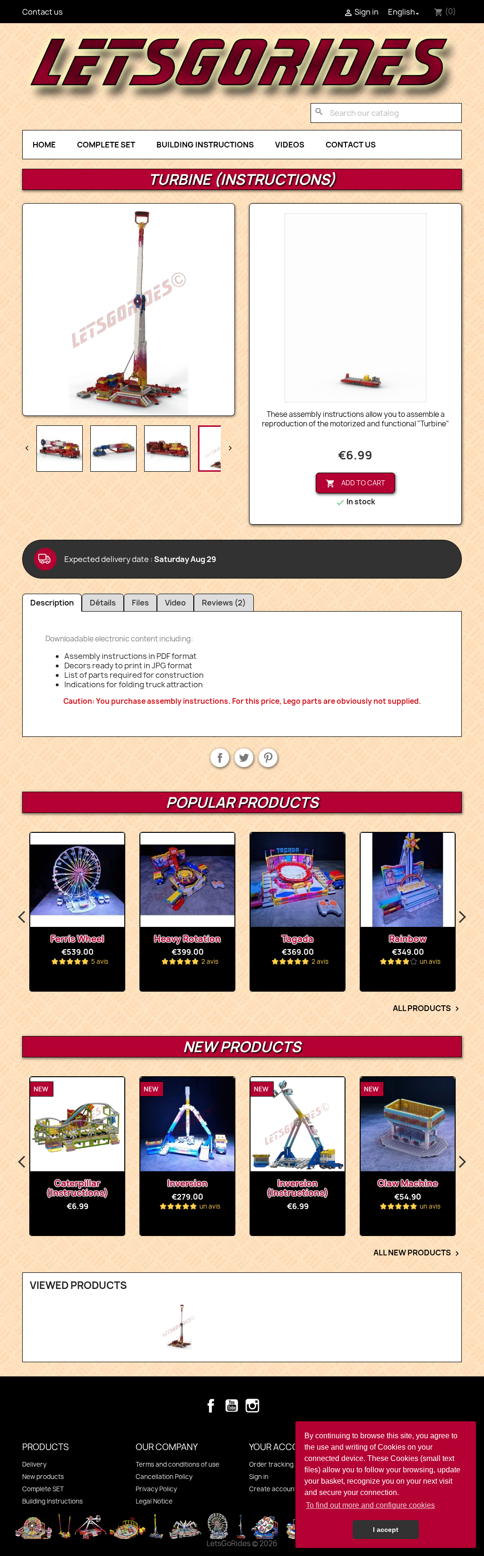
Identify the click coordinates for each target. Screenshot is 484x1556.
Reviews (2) (224, 602)
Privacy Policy (156, 1489)
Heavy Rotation (187, 939)
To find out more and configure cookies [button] (370, 1505)
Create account (273, 1489)
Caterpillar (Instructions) (77, 1188)
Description (52, 602)
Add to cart (355, 483)
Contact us (42, 12)
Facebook (210, 1405)
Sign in (258, 1476)
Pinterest (268, 757)
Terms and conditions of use (177, 1464)
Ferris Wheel (77, 939)
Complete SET (106, 144)
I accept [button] (385, 1529)
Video (175, 602)
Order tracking (271, 1464)
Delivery (34, 1464)
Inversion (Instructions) (297, 1188)
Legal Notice (154, 1501)
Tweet (243, 757)
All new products (417, 1253)
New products (43, 1476)
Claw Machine (408, 1183)
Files (140, 602)
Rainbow (407, 939)
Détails (103, 602)
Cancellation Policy (164, 1476)
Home (44, 144)
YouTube (231, 1405)
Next (462, 917)
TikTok (273, 1405)
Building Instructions (205, 144)
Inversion (187, 1183)
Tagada (297, 939)
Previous (22, 917)
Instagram (252, 1405)
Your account (282, 1447)
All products (427, 1008)
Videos (289, 144)
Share (219, 757)
